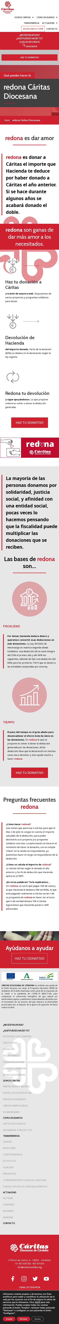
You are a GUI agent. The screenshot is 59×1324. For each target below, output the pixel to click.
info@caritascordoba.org (30, 1267)
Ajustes (37, 1319)
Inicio (7, 120)
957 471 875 (38, 1263)
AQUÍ (37, 1302)
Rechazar (23, 1319)
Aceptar (9, 1319)
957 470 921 (25, 1263)
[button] (29, 46)
